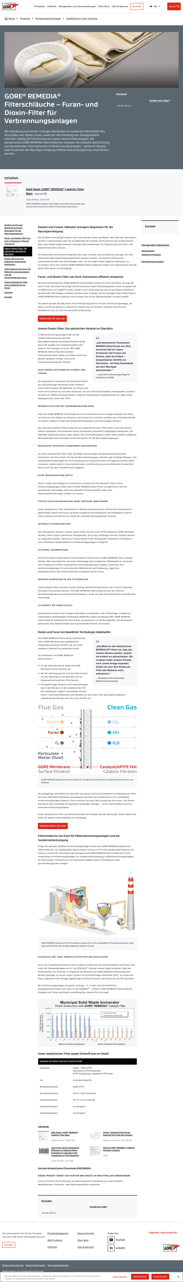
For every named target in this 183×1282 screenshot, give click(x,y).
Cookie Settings (120, 1277)
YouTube (120, 1239)
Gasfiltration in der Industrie (82, 18)
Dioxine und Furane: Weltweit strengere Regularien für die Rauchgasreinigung (13, 229)
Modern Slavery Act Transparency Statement (23, 1271)
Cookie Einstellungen (35, 1265)
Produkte (39, 6)
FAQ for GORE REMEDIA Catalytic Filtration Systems (119, 1149)
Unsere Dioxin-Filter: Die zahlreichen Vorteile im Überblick (15, 251)
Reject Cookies (140, 1277)
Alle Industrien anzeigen (153, 261)
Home (11, 18)
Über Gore (104, 6)
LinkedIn (120, 1248)
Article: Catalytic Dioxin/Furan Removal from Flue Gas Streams (117, 1133)
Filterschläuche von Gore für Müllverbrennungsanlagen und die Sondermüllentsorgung (17, 273)
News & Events (86, 1233)
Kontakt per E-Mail (159, 100)
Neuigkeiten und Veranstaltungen (77, 6)
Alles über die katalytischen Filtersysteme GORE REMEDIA (64, 1168)
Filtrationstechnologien (48, 18)
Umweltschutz (148, 251)
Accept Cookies (160, 1277)
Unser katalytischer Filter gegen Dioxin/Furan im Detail (16, 285)
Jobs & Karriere (86, 1247)
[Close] (178, 1277)
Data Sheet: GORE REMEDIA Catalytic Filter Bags (64, 1133)
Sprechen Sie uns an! (52, 318)
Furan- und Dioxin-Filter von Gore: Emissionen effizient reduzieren (17, 241)
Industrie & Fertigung (151, 254)
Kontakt (136, 6)
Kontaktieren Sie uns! (53, 826)
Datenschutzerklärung (12, 1265)
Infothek (8, 293)
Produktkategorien (57, 1233)
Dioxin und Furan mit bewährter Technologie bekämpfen (15, 262)
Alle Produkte (54, 1240)
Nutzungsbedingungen (58, 1265)
